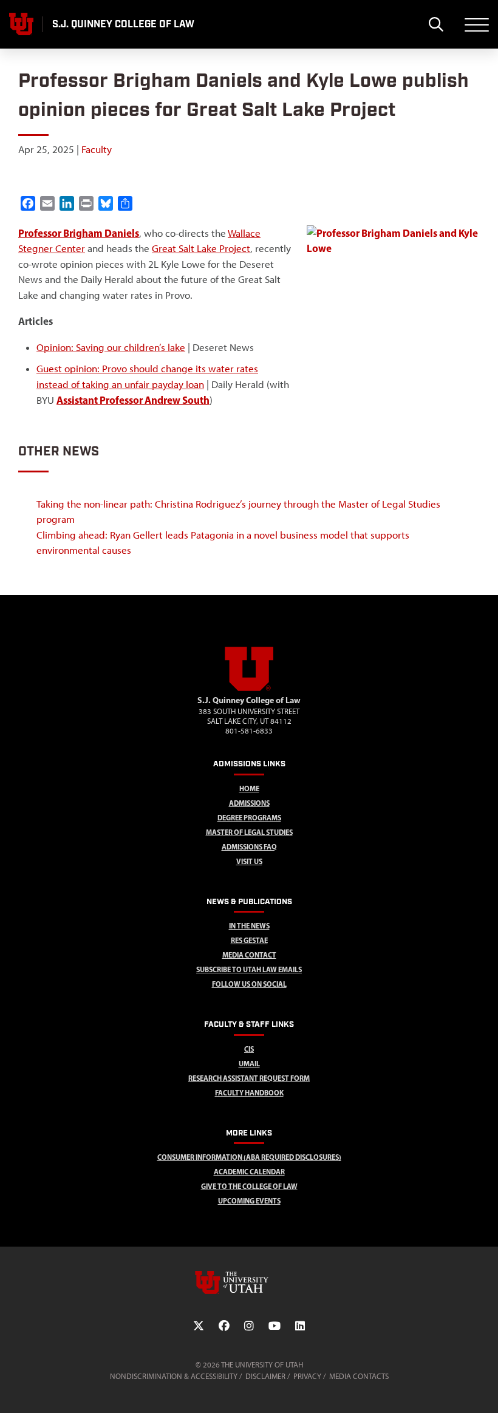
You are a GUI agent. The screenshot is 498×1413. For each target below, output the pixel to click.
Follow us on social (249, 984)
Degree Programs (249, 817)
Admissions (249, 803)
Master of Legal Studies (249, 832)
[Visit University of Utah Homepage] (21, 24)
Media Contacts (359, 1376)
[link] (78, 233)
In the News (249, 925)
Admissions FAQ (249, 846)
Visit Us (249, 861)
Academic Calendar (249, 1171)
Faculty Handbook (249, 1092)
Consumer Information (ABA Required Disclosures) (249, 1157)
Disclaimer (265, 1376)
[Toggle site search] (435, 24)
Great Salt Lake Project (201, 248)
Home (249, 788)
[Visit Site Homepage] (249, 688)
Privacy (307, 1376)
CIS (249, 1049)
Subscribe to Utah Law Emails (249, 969)
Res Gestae (249, 940)
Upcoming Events (249, 1200)
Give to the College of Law (249, 1186)
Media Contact (249, 954)
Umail (249, 1063)
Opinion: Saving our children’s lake (110, 347)
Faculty (96, 149)
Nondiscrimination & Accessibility (173, 1376)
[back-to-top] (483, 1389)
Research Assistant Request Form (249, 1078)
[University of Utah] (249, 1282)
